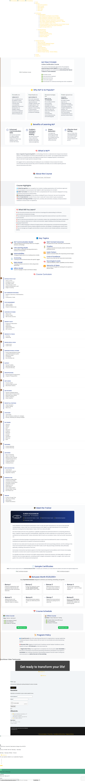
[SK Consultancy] (13, 0)
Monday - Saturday (4, 752)
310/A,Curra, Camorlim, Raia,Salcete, (8, 746)
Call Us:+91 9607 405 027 (6, 749)
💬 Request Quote (22, 627)
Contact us (4, 755)
